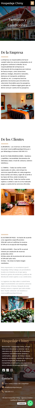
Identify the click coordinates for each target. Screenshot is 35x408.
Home (9, 29)
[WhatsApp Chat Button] (30, 403)
